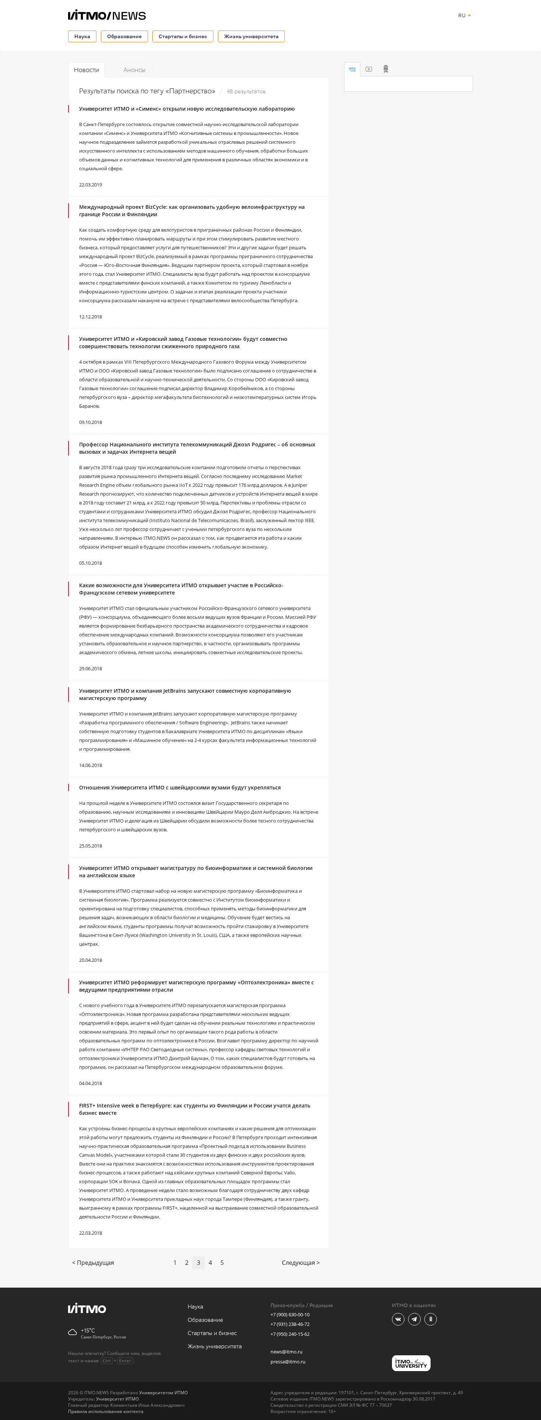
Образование (124, 36)
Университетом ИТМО (163, 1392)
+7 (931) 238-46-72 (290, 1324)
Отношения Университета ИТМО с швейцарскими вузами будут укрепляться (180, 787)
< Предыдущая (93, 1263)
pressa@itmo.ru (287, 1361)
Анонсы (134, 70)
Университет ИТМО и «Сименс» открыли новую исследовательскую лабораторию (187, 108)
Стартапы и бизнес (183, 36)
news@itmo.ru (286, 1351)
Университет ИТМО (117, 1399)
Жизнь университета (251, 36)
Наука (82, 36)
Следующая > (301, 1263)
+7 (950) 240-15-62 (290, 1334)
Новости (86, 70)
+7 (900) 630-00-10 (290, 1314)
